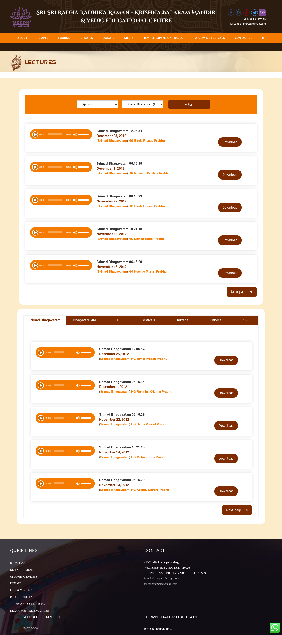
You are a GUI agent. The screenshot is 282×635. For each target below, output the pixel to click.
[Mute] (75, 134)
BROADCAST (18, 563)
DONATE (15, 583)
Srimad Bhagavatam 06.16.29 (119, 196)
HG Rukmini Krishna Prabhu (149, 173)
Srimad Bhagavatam (112, 140)
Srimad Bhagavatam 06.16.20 (119, 261)
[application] (61, 134)
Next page (239, 291)
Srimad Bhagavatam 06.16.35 (119, 163)
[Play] (35, 134)
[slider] (84, 135)
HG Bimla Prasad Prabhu (147, 140)
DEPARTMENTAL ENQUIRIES (29, 610)
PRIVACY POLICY (21, 590)
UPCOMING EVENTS (23, 576)
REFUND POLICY (21, 597)
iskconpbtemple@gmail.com (248, 23)
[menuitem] (22, 38)
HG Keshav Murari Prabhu (148, 271)
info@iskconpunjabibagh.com (161, 578)
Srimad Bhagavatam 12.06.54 (119, 130)
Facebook (31, 628)
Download (229, 142)
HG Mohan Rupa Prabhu (146, 238)
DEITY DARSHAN (21, 569)
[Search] (263, 38)
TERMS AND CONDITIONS (27, 603)
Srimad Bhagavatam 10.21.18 (119, 228)
